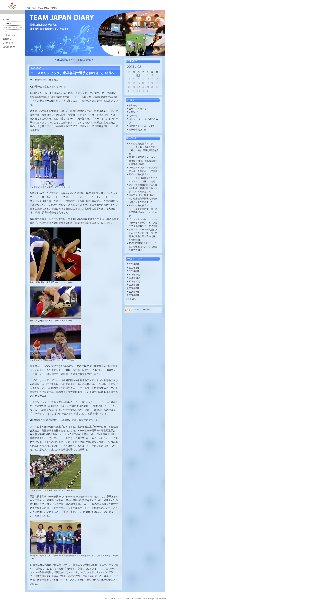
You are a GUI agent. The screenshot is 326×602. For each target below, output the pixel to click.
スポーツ (133, 116)
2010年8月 (134, 288)
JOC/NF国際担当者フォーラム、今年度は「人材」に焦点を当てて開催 (143, 247)
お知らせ (133, 105)
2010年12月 (134, 274)
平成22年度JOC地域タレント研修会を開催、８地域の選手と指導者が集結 (143, 161)
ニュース (7, 23)
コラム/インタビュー (12, 27)
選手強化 (32, 8)
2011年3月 (134, 264)
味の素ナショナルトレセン (142, 126)
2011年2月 (134, 268)
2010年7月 (134, 292)
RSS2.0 (146, 310)
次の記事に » (87, 59)
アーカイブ (131, 259)
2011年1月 (134, 271)
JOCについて (9, 47)
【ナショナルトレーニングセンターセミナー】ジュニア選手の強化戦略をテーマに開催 (143, 222)
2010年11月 (134, 278)
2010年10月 (134, 281)
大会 (5, 31)
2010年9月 (134, 285)
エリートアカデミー (139, 109)
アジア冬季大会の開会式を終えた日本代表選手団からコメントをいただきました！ (143, 188)
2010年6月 (134, 295)
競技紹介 (7, 39)
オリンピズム (9, 43)
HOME (6, 19)
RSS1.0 (137, 310)
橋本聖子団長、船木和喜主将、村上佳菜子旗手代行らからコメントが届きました (143, 198)
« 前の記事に (61, 59)
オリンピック (9, 35)
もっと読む (130, 299)
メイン (74, 59)
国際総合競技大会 (137, 129)
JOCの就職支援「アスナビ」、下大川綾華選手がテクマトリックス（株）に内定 (143, 178)
